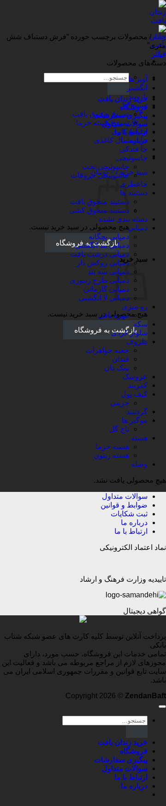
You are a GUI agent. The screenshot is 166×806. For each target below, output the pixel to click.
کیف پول (134, 394)
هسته (139, 438)
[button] (158, 54)
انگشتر (137, 88)
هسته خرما (112, 446)
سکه (140, 324)
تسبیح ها (135, 105)
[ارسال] (118, 88)
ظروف (137, 341)
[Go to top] (162, 706)
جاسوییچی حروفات (100, 175)
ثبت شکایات (129, 514)
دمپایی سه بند (108, 271)
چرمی (119, 403)
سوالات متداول (125, 496)
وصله (139, 464)
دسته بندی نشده (123, 219)
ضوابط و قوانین (124, 505)
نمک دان (116, 368)
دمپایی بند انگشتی (102, 245)
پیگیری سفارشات (121, 760)
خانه (159, 37)
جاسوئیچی (132, 158)
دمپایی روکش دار (103, 263)
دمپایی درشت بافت (99, 254)
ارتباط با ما (131, 531)
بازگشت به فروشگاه (105, 330)
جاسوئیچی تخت (105, 166)
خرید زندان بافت (123, 99)
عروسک (135, 376)
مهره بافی (113, 315)
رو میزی (135, 306)
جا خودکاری (130, 131)
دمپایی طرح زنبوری (99, 280)
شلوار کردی (129, 333)
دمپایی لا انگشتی (104, 298)
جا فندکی (133, 149)
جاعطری (134, 184)
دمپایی (138, 228)
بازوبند (138, 96)
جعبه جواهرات (107, 350)
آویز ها (138, 79)
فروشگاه (134, 751)
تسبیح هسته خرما (102, 123)
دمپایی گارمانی (106, 289)
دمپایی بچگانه (109, 236)
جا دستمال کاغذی (121, 140)
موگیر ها (135, 420)
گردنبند (137, 411)
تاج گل (119, 429)
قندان (120, 359)
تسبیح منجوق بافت (100, 114)
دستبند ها (134, 193)
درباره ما (134, 522)
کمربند (138, 385)
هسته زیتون (111, 455)
